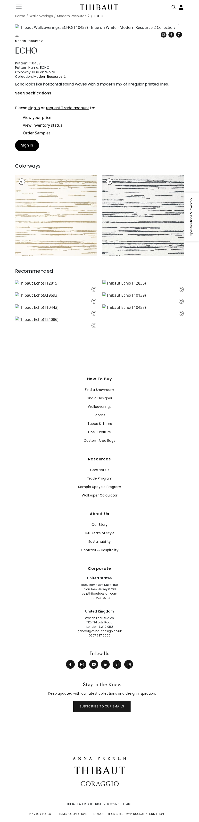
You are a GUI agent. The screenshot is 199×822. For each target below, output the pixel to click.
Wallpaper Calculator (99, 495)
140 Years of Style (100, 533)
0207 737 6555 (99, 635)
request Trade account (67, 108)
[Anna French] (99, 757)
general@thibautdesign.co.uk (99, 631)
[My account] (181, 6)
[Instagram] (82, 664)
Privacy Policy (40, 814)
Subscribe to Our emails (102, 706)
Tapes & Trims (99, 423)
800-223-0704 (99, 598)
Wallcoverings (99, 406)
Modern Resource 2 (29, 41)
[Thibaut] (100, 770)
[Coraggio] (100, 783)
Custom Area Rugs (99, 440)
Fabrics (100, 415)
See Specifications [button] (33, 93)
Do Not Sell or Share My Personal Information (128, 814)
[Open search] (174, 6)
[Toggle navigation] (21, 6)
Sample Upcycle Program (99, 486)
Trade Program (99, 478)
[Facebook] (70, 664)
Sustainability (99, 541)
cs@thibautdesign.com (99, 593)
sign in (34, 108)
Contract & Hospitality (99, 550)
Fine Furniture (99, 432)
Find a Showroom (99, 389)
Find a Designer (99, 398)
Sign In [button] (27, 145)
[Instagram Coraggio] (128, 664)
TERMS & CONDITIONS (72, 814)
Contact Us (99, 469)
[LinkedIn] (105, 664)
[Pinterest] (179, 35)
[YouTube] (93, 664)
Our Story (99, 524)
